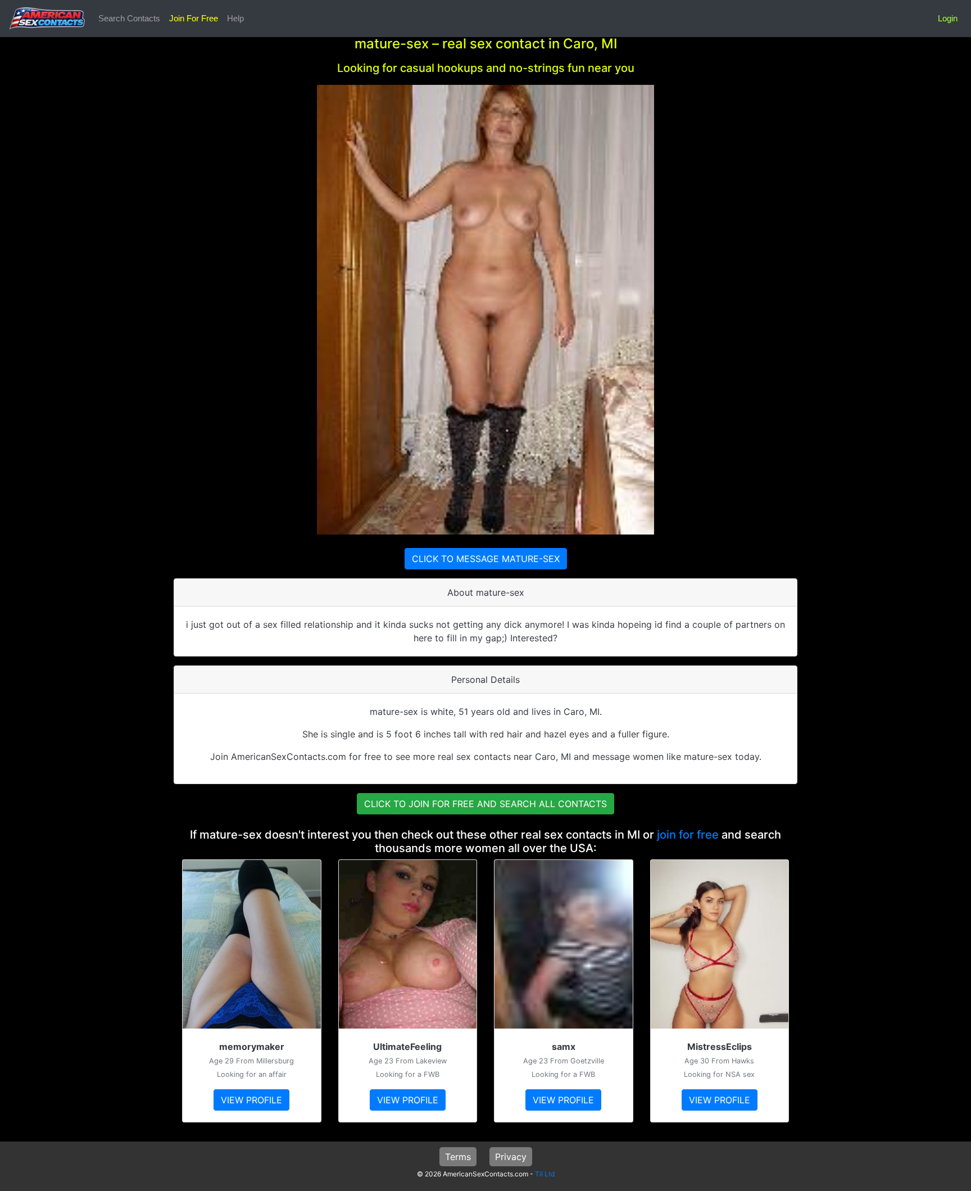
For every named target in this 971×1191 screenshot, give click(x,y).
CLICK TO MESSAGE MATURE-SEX (486, 558)
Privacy (511, 1156)
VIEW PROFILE (251, 1100)
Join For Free (193, 18)
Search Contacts (129, 18)
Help (235, 18)
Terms (458, 1156)
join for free (688, 834)
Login (948, 18)
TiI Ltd (545, 1174)
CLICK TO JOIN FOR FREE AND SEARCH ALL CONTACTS (485, 803)
